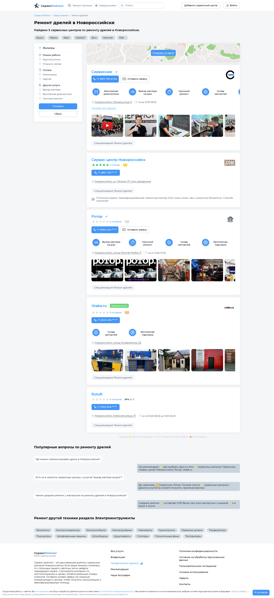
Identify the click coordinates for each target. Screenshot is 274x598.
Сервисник (101, 72)
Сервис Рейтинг (42, 15)
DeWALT (80, 37)
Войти (233, 5)
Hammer (108, 37)
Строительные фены (167, 536)
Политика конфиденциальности (198, 551)
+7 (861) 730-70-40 (107, 172)
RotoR (96, 394)
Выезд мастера (51, 89)
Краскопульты (167, 530)
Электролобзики (96, 530)
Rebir (66, 37)
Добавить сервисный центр (201, 5)
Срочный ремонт (53, 98)
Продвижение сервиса (124, 563)
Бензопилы (43, 530)
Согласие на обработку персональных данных (202, 558)
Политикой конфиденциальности (117, 591)
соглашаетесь (42, 591)
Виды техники (61, 15)
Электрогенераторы (68, 530)
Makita (53, 37)
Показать (58, 106)
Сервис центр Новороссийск (118, 160)
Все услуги (117, 551)
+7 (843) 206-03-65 (107, 320)
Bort (94, 37)
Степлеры (143, 536)
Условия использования (193, 572)
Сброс (58, 113)
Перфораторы (217, 530)
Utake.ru (99, 306)
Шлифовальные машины (71, 536)
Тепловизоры (193, 536)
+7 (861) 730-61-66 (106, 78)
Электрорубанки (122, 530)
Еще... (122, 37)
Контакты (184, 584)
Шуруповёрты (122, 536)
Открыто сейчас (52, 64)
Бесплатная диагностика (57, 94)
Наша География (120, 575)
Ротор (96, 216)
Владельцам (118, 557)
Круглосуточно (51, 59)
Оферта (183, 578)
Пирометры (43, 536)
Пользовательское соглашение (197, 566)
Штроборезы (100, 536)
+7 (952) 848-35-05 (107, 406)
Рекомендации (120, 569)
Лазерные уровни (192, 530)
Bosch (39, 37)
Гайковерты (145, 530)
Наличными (50, 74)
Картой (47, 79)
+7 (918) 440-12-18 (106, 229)
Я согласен (261, 592)
